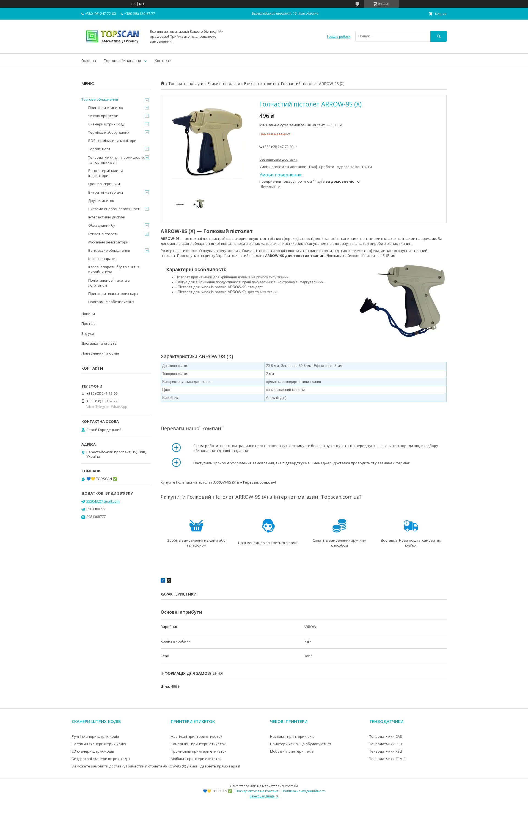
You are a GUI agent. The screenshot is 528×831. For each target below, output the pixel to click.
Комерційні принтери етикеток (198, 743)
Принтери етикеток (105, 107)
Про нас (88, 323)
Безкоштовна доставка (278, 159)
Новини (88, 313)
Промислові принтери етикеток (199, 751)
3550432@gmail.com (103, 501)
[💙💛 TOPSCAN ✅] (112, 46)
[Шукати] (438, 36)
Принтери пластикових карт (113, 293)
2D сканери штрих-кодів (93, 751)
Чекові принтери (103, 115)
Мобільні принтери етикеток (196, 758)
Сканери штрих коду (106, 124)
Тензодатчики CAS (385, 736)
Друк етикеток (101, 200)
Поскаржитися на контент (257, 791)
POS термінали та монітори (112, 140)
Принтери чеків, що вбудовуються (300, 743)
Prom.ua (291, 786)
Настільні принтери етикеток (196, 736)
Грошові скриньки (104, 183)
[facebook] (163, 581)
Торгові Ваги (99, 148)
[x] (169, 581)
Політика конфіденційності (303, 791)
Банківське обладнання (109, 250)
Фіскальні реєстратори (108, 242)
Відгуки (87, 333)
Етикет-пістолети (223, 83)
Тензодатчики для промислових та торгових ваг (116, 160)
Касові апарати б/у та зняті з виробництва (113, 269)
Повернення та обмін (100, 353)
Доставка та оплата (99, 343)
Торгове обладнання (122, 60)
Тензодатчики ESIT (385, 743)
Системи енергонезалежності (114, 208)
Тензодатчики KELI (385, 751)
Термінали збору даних (108, 132)
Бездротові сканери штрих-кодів (101, 758)
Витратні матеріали (105, 192)
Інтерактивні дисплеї (106, 217)
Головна (88, 60)
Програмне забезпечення (111, 301)
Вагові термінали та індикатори (105, 173)
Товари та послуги (185, 83)
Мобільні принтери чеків (292, 751)
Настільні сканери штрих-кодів (99, 743)
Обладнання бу (101, 225)
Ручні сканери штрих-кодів (95, 736)
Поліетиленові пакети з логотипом (109, 283)
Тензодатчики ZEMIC (387, 758)
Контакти (163, 60)
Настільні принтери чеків (292, 736)
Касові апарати (102, 258)
